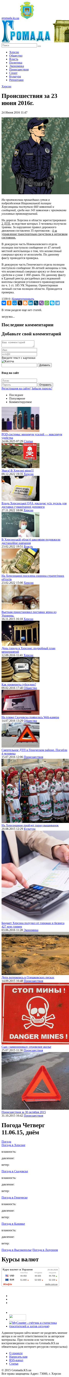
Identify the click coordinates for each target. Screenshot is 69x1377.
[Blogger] (25, 303)
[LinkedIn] (30, 303)
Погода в (13, 1145)
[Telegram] (57, 303)
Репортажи (16, 80)
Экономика (16, 66)
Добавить (44, 365)
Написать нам (18, 1356)
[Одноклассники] (9, 303)
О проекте (16, 1353)
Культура (15, 76)
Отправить (45, 384)
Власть (13, 59)
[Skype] (52, 303)
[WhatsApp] (46, 303)
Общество (15, 55)
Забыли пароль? (41, 388)
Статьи (28, 441)
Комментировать (23, 298)
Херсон (14, 52)
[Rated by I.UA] (17, 1319)
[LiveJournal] (36, 303)
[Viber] (41, 303)
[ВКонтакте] (4, 303)
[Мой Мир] (14, 303)
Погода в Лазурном (45, 1250)
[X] (20, 303)
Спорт (13, 73)
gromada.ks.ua (10, 18)
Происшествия (19, 69)
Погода (6, 1141)
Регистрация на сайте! (16, 388)
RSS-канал (16, 1360)
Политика (15, 62)
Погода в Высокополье (17, 1250)
